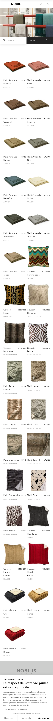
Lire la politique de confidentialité (15, 709)
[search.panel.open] (48, 4)
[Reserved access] (41, 4)
